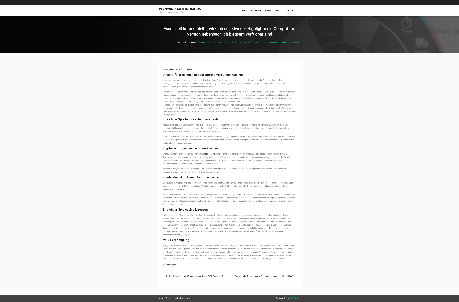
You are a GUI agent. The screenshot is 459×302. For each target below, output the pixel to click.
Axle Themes (295, 298)
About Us (255, 10)
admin (189, 69)
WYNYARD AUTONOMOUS (180, 9)
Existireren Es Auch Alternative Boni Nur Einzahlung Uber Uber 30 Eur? (264, 276)
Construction (171, 265)
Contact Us (288, 10)
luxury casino (209, 154)
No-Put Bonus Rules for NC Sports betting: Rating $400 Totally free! (194, 276)
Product (267, 10)
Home (244, 10)
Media (277, 10)
